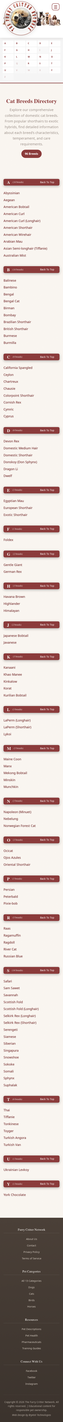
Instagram (31, 1383)
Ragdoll (9, 942)
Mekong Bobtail (15, 773)
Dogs (31, 1287)
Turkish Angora (15, 1138)
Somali (9, 1071)
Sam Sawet (12, 988)
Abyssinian (12, 193)
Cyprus (9, 416)
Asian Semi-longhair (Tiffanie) (25, 248)
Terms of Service (31, 1258)
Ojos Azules (12, 857)
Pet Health (31, 1335)
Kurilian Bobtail (15, 695)
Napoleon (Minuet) (17, 812)
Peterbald (11, 896)
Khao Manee (13, 674)
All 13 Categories (31, 1280)
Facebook (31, 1371)
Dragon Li (11, 469)
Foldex (8, 540)
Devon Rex (11, 441)
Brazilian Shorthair (17, 322)
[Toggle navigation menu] (55, 6)
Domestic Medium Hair (21, 448)
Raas (7, 928)
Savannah (11, 995)
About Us (31, 1239)
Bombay (10, 315)
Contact (31, 1245)
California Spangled (18, 368)
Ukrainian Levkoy (16, 1170)
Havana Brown (14, 596)
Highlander (12, 603)
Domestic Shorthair (18, 455)
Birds (32, 1300)
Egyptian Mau (14, 501)
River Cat (10, 949)
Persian (9, 889)
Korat (8, 688)
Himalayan (11, 610)
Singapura (11, 1050)
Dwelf (8, 476)
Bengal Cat (12, 301)
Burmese (10, 336)
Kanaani (9, 667)
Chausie (9, 388)
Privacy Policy (31, 1252)
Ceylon (8, 375)
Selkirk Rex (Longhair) (20, 1016)
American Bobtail (16, 207)
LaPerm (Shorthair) (17, 727)
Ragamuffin (12, 935)
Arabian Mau (13, 241)
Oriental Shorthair (17, 864)
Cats (31, 1293)
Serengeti (11, 1029)
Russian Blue (13, 956)
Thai (7, 1110)
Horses (31, 1306)
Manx (8, 766)
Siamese (10, 1036)
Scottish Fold (13, 1002)
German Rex (13, 571)
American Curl (14, 214)
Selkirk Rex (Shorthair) (20, 1022)
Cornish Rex (12, 402)
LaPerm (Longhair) (17, 720)
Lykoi (7, 734)
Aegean (9, 200)
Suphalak (10, 1085)
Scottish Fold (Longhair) (21, 1009)
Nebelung (11, 819)
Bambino (10, 287)
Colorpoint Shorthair (19, 395)
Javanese (10, 642)
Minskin (9, 780)
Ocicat (8, 851)
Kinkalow (10, 681)
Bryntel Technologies (40, 1415)
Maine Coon (12, 759)
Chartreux (11, 381)
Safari (8, 981)
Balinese (10, 280)
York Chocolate (15, 1195)
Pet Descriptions (31, 1329)
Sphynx (9, 1078)
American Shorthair (18, 227)
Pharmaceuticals (31, 1342)
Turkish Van (12, 1145)
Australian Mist (15, 255)
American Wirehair (17, 234)
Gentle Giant (13, 565)
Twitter (31, 1377)
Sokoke (9, 1064)
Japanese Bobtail (16, 635)
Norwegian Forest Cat (20, 826)
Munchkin (11, 787)
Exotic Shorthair (15, 515)
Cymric (9, 409)
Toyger (8, 1131)
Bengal (9, 294)
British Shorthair (16, 329)
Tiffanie (9, 1117)
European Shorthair (18, 508)
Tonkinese (11, 1124)
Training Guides (31, 1348)
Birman (9, 308)
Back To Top (47, 182)
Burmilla (10, 343)
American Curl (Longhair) (22, 221)
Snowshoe (11, 1057)
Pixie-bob (11, 903)
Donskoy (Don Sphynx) (20, 462)
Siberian (10, 1043)
